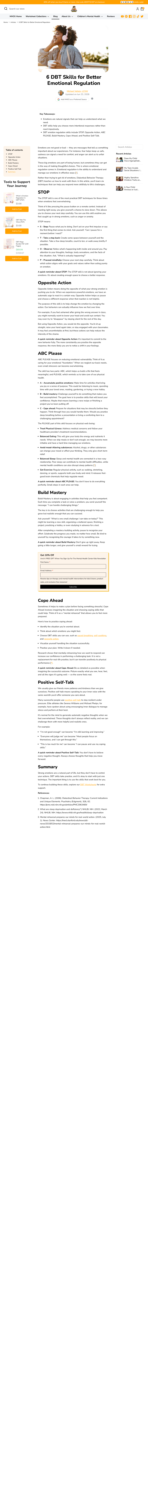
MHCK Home (16, 16)
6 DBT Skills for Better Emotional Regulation (34, 22)
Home (5, 22)
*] (52, 663)
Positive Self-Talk (14, 169)
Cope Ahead (13, 166)
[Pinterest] (126, 16)
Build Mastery (13, 163)
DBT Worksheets (88, 784)
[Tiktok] (138, 16)
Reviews (111, 16)
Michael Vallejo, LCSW (77, 91)
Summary (11, 172)
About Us (66, 16)
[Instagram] (134, 16)
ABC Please (12, 160)
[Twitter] (142, 16)
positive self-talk (73, 700)
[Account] (137, 9)
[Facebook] (130, 16)
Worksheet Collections (36, 16)
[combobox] (26, 8)
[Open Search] (5, 8)
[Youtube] (122, 16)
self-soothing (100, 635)
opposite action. (51, 638)
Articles (13, 22)
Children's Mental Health (89, 16)
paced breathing (85, 635)
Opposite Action (14, 157)
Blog (55, 16)
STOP (10, 154)
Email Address (46, 570)
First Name (45, 562)
